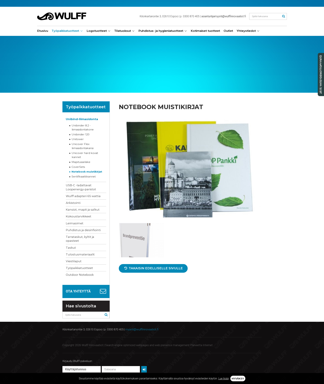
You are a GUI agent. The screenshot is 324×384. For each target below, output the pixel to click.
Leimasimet (74, 223)
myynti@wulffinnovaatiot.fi (141, 329)
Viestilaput (74, 261)
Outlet (228, 30)
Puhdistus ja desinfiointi (83, 230)
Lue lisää (223, 378)
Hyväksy (238, 378)
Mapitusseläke (81, 162)
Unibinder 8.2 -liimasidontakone (83, 127)
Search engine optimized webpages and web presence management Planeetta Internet (159, 345)
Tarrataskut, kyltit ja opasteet (80, 239)
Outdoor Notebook (80, 274)
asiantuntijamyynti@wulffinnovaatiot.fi (223, 16)
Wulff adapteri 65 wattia (83, 196)
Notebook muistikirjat (87, 171)
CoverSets (78, 166)
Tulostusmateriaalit (80, 254)
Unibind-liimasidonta (82, 119)
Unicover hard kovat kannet (85, 155)
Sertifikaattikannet (84, 176)
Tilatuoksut (122, 30)
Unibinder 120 (80, 134)
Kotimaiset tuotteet (205, 30)
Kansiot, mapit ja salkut (83, 209)
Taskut (71, 247)
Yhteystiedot (246, 30)
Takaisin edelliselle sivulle (155, 268)
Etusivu (42, 30)
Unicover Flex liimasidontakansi (82, 146)
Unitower (78, 139)
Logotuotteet (97, 30)
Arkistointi (73, 203)
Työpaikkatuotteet (65, 30)
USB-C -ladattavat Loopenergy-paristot (81, 187)
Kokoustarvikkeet (78, 216)
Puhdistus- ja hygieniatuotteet (160, 30)
